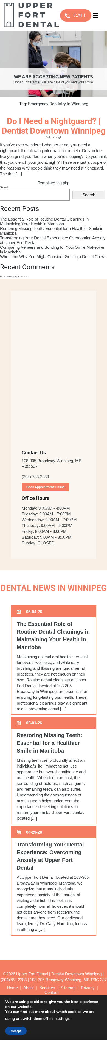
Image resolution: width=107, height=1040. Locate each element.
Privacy (88, 987)
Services (47, 987)
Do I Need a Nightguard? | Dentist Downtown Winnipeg (53, 126)
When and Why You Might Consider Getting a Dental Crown (53, 256)
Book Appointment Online (45, 487)
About (28, 987)
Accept (16, 1031)
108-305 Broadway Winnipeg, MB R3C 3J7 (68, 979)
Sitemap (68, 987)
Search (4, 187)
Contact (51, 992)
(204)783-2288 (14, 979)
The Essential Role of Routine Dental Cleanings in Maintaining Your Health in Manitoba (44, 221)
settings (63, 1018)
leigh (59, 137)
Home (12, 987)
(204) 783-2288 (35, 476)
